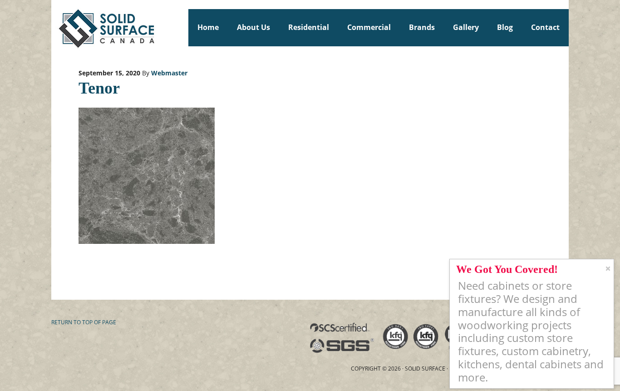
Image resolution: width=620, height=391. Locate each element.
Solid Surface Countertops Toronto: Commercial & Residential (55, 27)
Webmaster (169, 73)
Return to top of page (83, 322)
